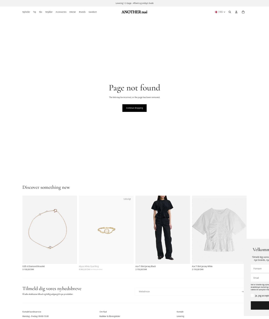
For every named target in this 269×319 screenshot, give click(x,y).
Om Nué (103, 311)
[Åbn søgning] (229, 12)
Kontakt (180, 311)
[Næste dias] (72, 229)
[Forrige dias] (27, 229)
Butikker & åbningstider (109, 316)
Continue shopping (134, 108)
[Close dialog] (262, 243)
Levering (180, 316)
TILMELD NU (231, 305)
